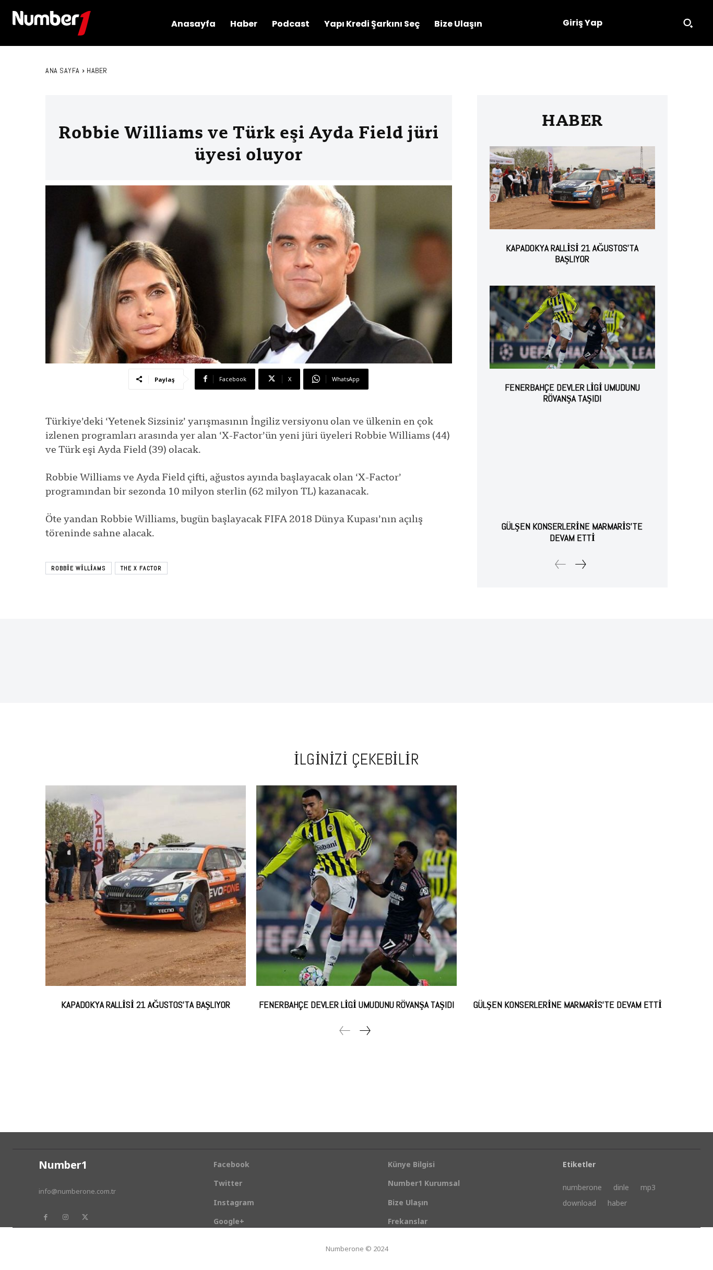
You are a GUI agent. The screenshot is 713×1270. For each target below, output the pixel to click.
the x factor (141, 568)
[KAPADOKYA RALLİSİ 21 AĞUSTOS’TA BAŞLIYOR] (572, 187)
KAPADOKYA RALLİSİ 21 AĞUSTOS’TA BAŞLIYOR (572, 253)
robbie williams (78, 568)
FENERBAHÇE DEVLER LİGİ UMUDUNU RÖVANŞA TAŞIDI (572, 393)
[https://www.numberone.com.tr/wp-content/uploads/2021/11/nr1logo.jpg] (52, 23)
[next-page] (580, 564)
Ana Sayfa (62, 70)
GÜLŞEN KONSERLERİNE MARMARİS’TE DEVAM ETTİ (572, 532)
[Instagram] (65, 1217)
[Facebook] (45, 1217)
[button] (687, 23)
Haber (97, 70)
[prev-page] (560, 564)
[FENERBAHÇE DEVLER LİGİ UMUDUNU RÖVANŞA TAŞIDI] (572, 327)
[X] (85, 1217)
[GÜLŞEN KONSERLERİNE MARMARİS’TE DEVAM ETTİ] (572, 466)
